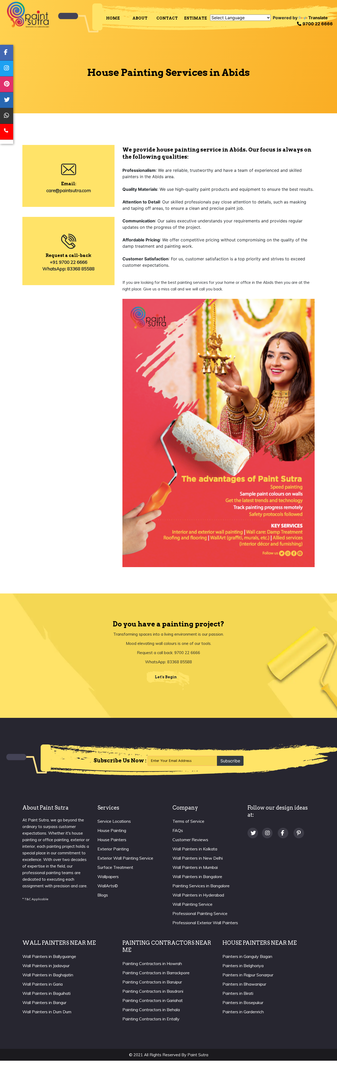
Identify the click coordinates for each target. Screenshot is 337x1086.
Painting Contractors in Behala (151, 1009)
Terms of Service (188, 821)
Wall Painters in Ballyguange (49, 956)
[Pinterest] (299, 833)
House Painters (111, 839)
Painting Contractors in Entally (151, 1018)
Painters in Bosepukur (242, 1002)
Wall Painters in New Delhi (197, 858)
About (139, 18)
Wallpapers (108, 876)
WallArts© (107, 885)
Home (113, 18)
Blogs (102, 895)
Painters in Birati (237, 993)
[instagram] (6, 68)
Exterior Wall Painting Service (125, 858)
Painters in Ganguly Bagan (247, 956)
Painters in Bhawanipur (244, 984)
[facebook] (6, 53)
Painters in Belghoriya (243, 965)
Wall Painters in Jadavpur (46, 965)
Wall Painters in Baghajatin (47, 974)
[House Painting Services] (80, 18)
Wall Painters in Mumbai (195, 867)
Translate (318, 17)
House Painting (111, 830)
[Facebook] (284, 833)
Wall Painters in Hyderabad (198, 895)
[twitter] (6, 100)
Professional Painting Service (199, 913)
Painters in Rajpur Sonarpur (247, 974)
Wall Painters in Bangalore (197, 876)
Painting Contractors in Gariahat (152, 1000)
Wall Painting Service (192, 904)
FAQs (177, 830)
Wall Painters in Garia (42, 984)
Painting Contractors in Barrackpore (156, 972)
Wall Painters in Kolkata (194, 848)
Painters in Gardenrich (243, 1011)
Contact (167, 18)
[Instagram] (268, 833)
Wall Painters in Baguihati (46, 993)
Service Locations (114, 821)
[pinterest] (6, 84)
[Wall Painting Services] (27, 14)
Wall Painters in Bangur (44, 1002)
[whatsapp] (6, 116)
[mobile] (6, 132)
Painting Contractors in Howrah (152, 963)
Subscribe (230, 760)
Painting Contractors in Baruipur (152, 982)
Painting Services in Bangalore (201, 885)
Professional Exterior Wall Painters (205, 922)
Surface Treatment (115, 867)
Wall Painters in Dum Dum (46, 1011)
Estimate (195, 18)
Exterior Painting (113, 848)
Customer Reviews (190, 839)
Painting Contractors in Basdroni (152, 991)
